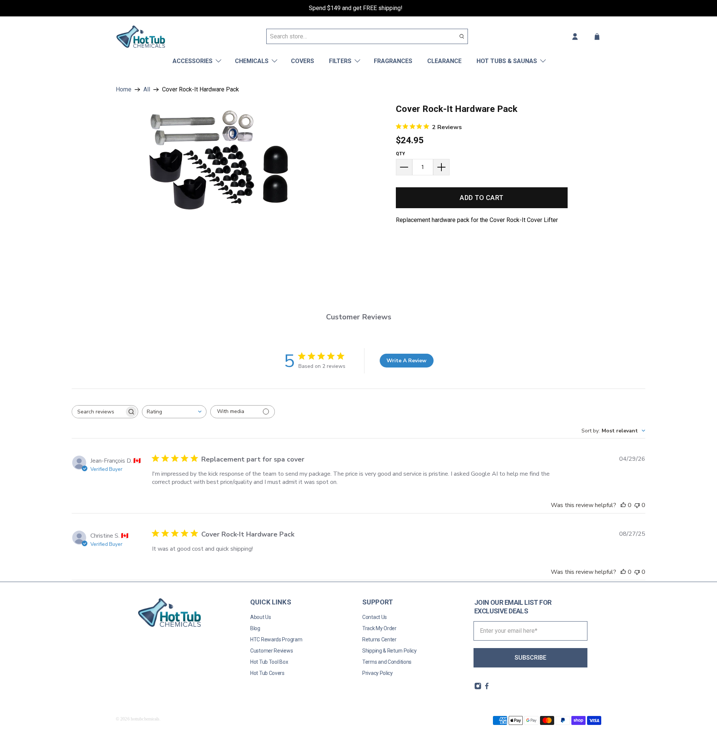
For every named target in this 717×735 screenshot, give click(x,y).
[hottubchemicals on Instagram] (477, 688)
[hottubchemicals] (141, 36)
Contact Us (374, 617)
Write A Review (406, 360)
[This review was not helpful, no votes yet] (637, 505)
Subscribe (530, 657)
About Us (260, 617)
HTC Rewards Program (276, 639)
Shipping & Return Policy (389, 651)
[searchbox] (98, 412)
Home (123, 90)
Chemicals (252, 61)
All (146, 90)
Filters (340, 61)
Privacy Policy (377, 673)
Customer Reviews (271, 651)
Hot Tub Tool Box (269, 662)
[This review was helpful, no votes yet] (623, 505)
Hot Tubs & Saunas (507, 61)
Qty (400, 153)
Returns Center (379, 639)
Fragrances (393, 61)
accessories (192, 61)
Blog (255, 628)
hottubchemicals (145, 719)
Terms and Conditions (387, 662)
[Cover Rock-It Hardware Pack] (218, 159)
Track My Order (379, 628)
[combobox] (174, 411)
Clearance (444, 61)
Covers (302, 61)
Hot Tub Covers (267, 673)
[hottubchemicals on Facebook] (486, 688)
